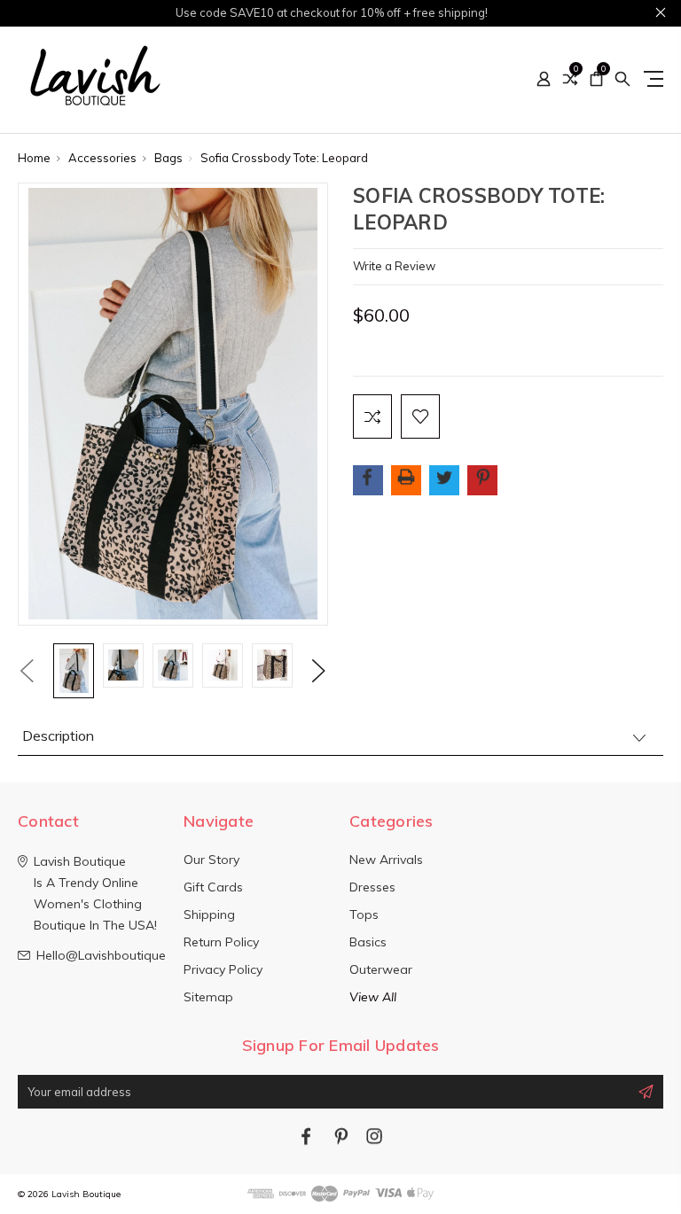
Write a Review (394, 266)
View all (372, 997)
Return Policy (221, 942)
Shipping (209, 914)
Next (319, 670)
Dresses (372, 887)
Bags (168, 158)
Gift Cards (213, 887)
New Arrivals (386, 860)
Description (58, 735)
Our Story (211, 860)
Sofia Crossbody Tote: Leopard (284, 158)
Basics (368, 942)
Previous (26, 670)
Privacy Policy (223, 969)
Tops (364, 914)
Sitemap (208, 997)
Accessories (102, 158)
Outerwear (380, 969)
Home (34, 158)
